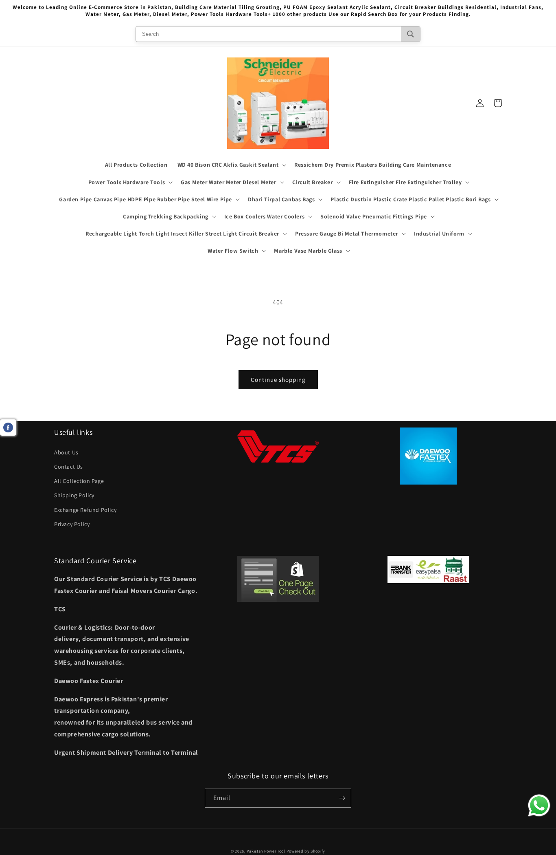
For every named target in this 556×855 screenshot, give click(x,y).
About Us (66, 452)
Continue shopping (278, 379)
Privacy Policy (72, 524)
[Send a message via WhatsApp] (539, 805)
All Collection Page (79, 481)
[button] (231, 164)
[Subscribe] (342, 798)
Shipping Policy (74, 495)
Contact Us (68, 466)
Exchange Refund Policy (85, 509)
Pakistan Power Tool (267, 851)
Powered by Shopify (306, 851)
